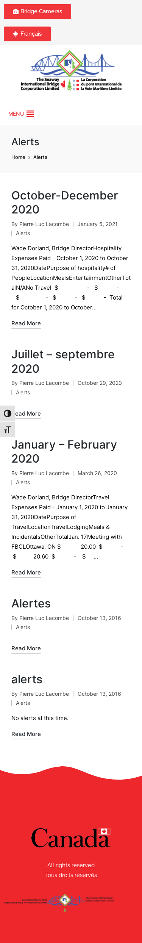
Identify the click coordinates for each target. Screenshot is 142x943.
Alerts (23, 233)
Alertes (31, 603)
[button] (16, 113)
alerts (26, 679)
